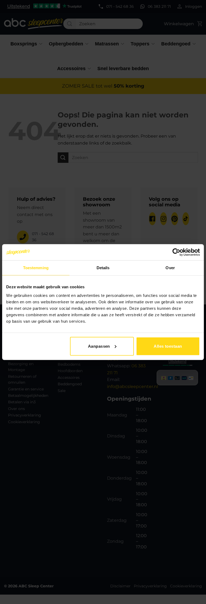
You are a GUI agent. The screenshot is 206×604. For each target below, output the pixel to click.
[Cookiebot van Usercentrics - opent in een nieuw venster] (176, 252)
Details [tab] (103, 267)
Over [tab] (170, 267)
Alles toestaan (168, 346)
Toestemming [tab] (36, 267)
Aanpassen (99, 346)
